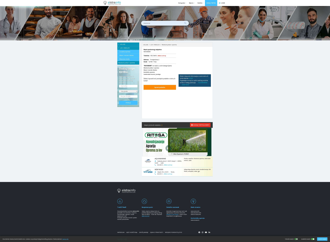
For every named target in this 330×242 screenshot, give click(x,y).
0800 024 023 (145, 216)
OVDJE (191, 78)
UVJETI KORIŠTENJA (131, 232)
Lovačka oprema (124, 52)
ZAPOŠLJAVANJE (143, 232)
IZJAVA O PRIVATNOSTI (156, 232)
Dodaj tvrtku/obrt (201, 125)
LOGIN (222, 3)
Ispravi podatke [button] (159, 87)
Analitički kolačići (305, 239)
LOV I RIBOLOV (124, 48)
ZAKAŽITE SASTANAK (172, 214)
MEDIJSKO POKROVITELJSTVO (173, 232)
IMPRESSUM (120, 232)
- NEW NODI (185, 85)
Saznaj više (65, 239)
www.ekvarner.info (196, 213)
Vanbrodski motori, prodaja (152, 74)
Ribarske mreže (124, 59)
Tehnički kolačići (289, 239)
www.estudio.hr (195, 220)
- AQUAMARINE (202, 83)
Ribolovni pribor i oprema (126, 63)
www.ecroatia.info (196, 214)
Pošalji (128, 103)
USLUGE (122, 44)
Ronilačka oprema (149, 72)
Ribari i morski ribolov (126, 55)
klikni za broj (162, 56)
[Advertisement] (195, 61)
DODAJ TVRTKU (211, 3)
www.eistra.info (195, 211)
